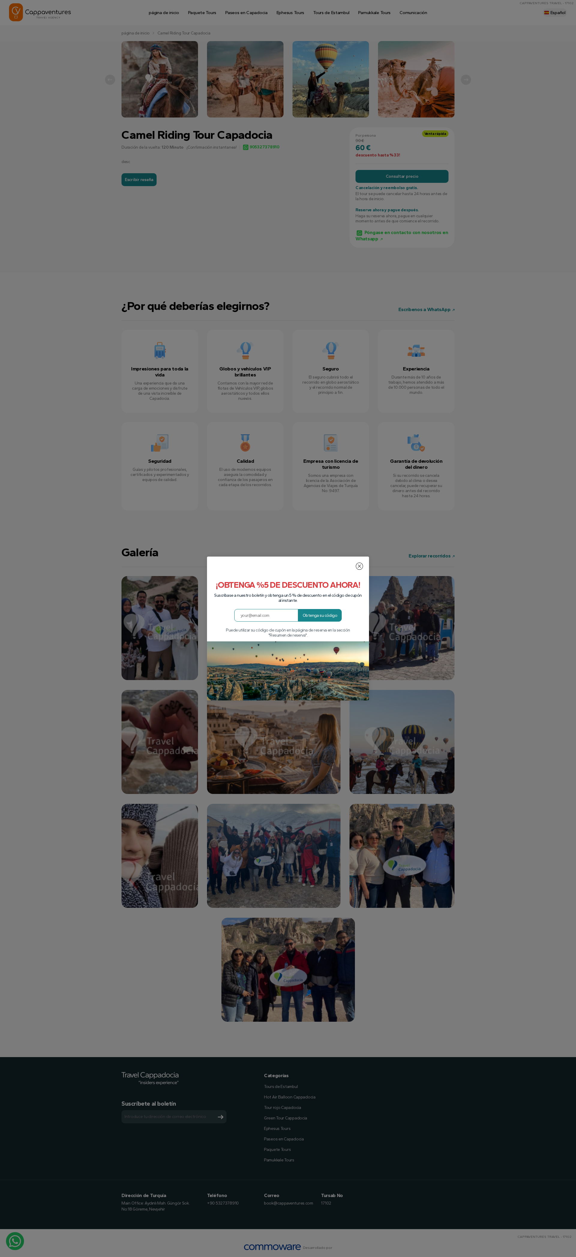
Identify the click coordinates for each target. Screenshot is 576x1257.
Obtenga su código (320, 615)
